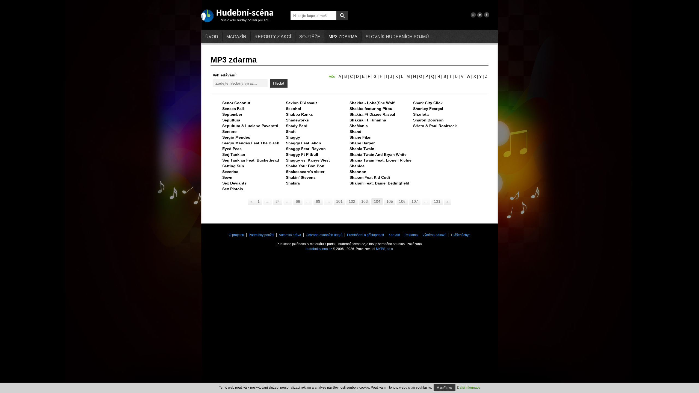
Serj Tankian (233, 154)
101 (339, 201)
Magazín (236, 36)
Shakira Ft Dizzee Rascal (372, 114)
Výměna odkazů (434, 235)
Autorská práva (290, 235)
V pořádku (444, 388)
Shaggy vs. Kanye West (308, 160)
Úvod (211, 36)
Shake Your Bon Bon (305, 166)
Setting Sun (233, 166)
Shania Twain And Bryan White (378, 154)
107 (414, 201)
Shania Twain (362, 149)
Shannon (358, 171)
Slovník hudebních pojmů (397, 36)
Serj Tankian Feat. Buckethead (250, 160)
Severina (230, 171)
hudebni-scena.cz (319, 249)
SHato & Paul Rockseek (435, 126)
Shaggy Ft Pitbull (302, 154)
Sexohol (293, 108)
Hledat (278, 83)
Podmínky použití (261, 235)
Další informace (468, 387)
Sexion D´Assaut (301, 103)
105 (389, 201)
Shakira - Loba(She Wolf (372, 103)
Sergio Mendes (236, 137)
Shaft (291, 131)
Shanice (357, 166)
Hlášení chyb (460, 235)
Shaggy (293, 137)
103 (364, 201)
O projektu (236, 235)
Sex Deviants (234, 183)
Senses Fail (233, 108)
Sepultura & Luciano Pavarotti (250, 126)
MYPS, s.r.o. (385, 249)
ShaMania (359, 126)
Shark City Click (428, 103)
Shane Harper (362, 143)
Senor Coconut (236, 103)
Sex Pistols (232, 189)
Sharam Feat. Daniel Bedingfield (379, 183)
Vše (332, 76)
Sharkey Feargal (428, 108)
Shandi (356, 131)
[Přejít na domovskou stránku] (237, 15)
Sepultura (231, 120)
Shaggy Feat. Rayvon (306, 149)
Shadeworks (297, 120)
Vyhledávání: (225, 75)
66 (298, 201)
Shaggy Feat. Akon (303, 143)
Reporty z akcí (272, 36)
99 (318, 201)
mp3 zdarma (342, 36)
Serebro (229, 131)
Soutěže (309, 36)
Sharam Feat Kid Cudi (370, 177)
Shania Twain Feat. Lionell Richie (380, 160)
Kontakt (394, 235)
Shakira (293, 183)
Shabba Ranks (299, 114)
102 (352, 201)
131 (437, 201)
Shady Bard (296, 126)
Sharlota (421, 114)
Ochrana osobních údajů (324, 235)
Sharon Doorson (428, 120)
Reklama (411, 235)
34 (278, 201)
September (232, 114)
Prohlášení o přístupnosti (365, 235)
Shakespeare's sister (305, 171)
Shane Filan (361, 137)
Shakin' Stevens (301, 177)
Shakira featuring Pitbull (372, 108)
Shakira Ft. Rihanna (368, 120)
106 (402, 201)
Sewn (227, 177)
